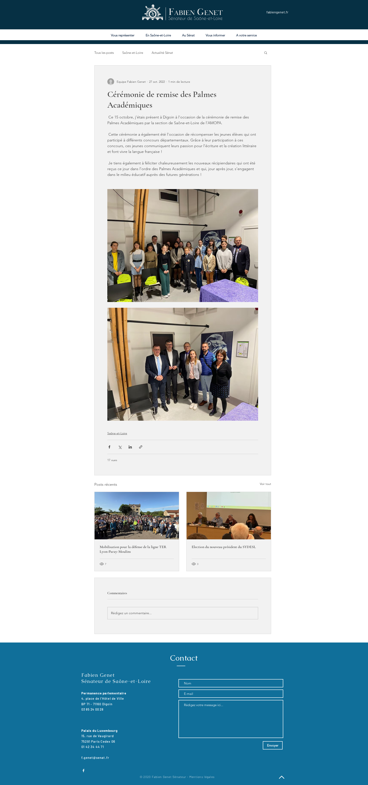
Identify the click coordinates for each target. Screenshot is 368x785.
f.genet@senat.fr (95, 757)
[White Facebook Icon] (83, 770)
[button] (266, 52)
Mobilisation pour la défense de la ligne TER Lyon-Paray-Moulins (133, 549)
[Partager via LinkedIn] (130, 447)
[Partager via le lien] (141, 447)
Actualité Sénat (162, 53)
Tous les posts (104, 53)
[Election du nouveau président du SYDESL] (229, 515)
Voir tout (265, 484)
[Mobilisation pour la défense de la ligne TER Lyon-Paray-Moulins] (137, 515)
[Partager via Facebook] (109, 447)
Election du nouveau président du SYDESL (224, 546)
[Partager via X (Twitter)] (120, 447)
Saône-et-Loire (132, 53)
